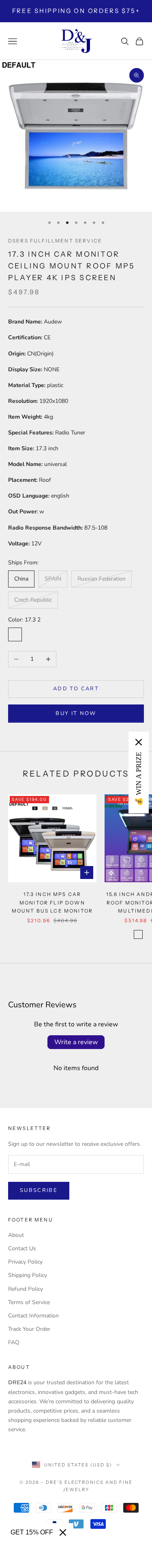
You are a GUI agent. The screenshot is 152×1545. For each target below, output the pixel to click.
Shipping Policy (27, 1275)
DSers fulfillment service (55, 241)
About (16, 1235)
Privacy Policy (25, 1262)
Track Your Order (29, 1329)
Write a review (76, 1042)
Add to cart (76, 688)
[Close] (63, 1532)
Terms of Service (29, 1302)
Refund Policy (25, 1289)
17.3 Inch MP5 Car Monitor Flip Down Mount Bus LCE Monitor (52, 902)
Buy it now (76, 713)
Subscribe (39, 1190)
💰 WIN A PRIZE (139, 779)
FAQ (13, 1342)
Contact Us (22, 1248)
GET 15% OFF (32, 1532)
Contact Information (33, 1315)
